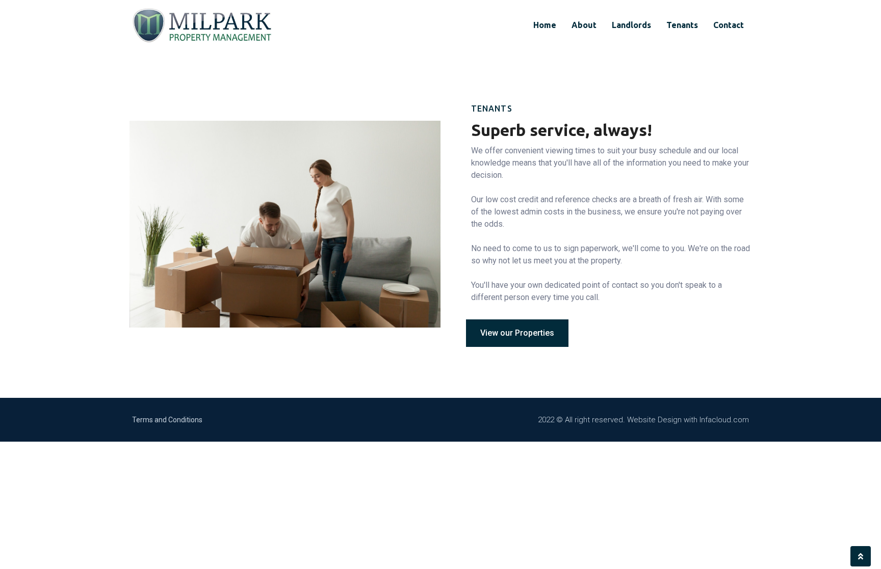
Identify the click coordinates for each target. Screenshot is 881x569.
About (584, 25)
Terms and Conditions (167, 420)
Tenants (682, 25)
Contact (728, 25)
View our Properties (517, 333)
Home (544, 25)
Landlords (631, 25)
